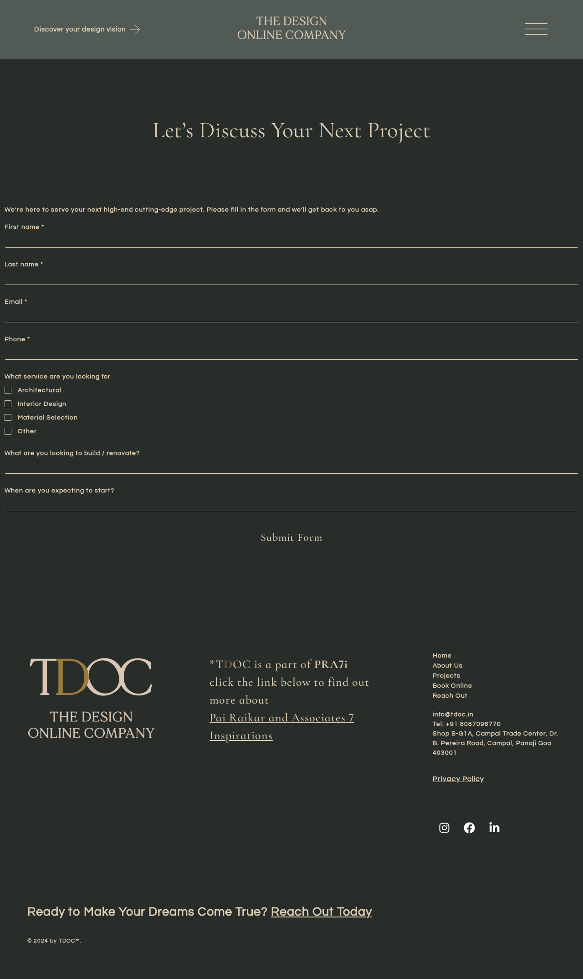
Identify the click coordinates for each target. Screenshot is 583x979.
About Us (448, 666)
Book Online (452, 686)
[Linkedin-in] (494, 827)
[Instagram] (444, 827)
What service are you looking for (58, 376)
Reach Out (450, 696)
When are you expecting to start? (59, 490)
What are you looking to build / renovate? (72, 453)
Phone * (17, 339)
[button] (470, 29)
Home (442, 656)
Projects (446, 676)
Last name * (24, 264)
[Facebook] (469, 827)
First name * (24, 227)
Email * (16, 302)
